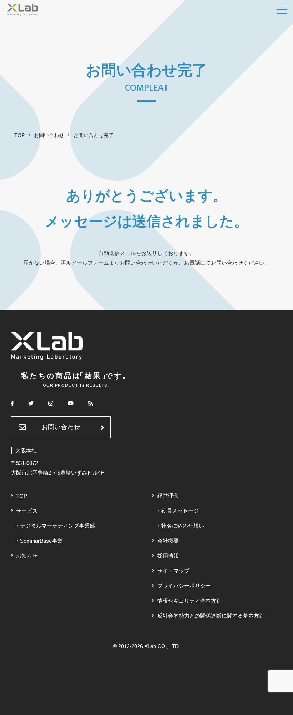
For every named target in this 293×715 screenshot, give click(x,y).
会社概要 (168, 541)
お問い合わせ (60, 427)
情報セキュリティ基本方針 (189, 601)
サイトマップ (173, 571)
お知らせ (27, 556)
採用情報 (168, 556)
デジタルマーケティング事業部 (57, 526)
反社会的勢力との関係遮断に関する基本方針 (210, 616)
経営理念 (168, 496)
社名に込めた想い (182, 526)
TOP (21, 496)
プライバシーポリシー (184, 586)
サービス (27, 511)
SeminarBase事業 (41, 541)
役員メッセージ (180, 511)
